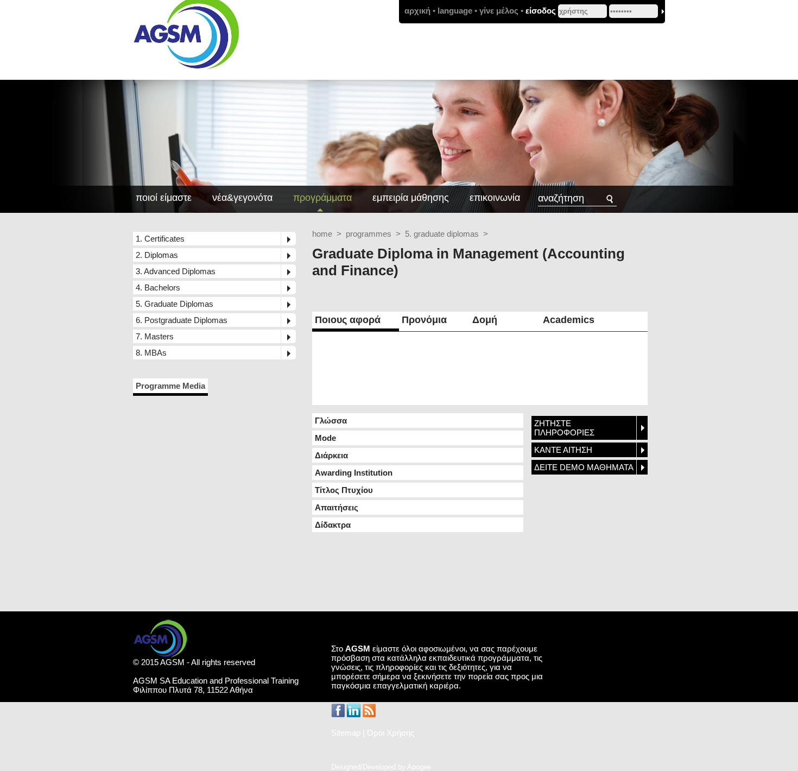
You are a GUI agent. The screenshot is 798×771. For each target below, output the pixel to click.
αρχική (417, 10)
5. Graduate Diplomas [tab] (174, 303)
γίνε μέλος (498, 10)
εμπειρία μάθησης (410, 197)
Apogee (419, 767)
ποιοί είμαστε (164, 197)
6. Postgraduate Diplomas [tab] (181, 320)
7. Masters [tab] (155, 336)
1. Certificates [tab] (160, 238)
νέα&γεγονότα (242, 197)
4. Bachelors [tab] (158, 287)
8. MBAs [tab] (151, 352)
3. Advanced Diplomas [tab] (176, 271)
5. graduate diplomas (442, 233)
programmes (368, 233)
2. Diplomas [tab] (157, 255)
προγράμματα (322, 197)
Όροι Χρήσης (390, 732)
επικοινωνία (495, 197)
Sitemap (345, 732)
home (322, 233)
